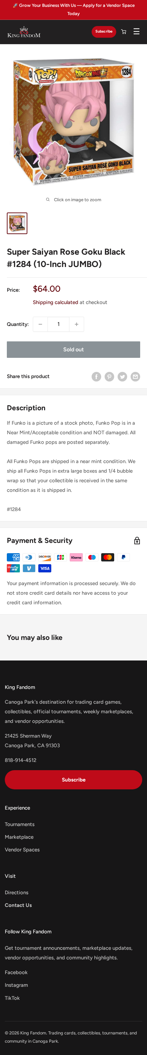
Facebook (16, 972)
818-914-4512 (20, 760)
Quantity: (18, 324)
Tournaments (20, 824)
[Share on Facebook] (96, 376)
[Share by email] (135, 376)
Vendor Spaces (22, 850)
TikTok (12, 998)
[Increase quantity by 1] (76, 324)
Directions (16, 892)
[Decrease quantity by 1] (40, 324)
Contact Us (18, 905)
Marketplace (19, 837)
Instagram (16, 985)
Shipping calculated (55, 302)
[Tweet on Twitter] (122, 376)
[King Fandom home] (24, 32)
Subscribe (103, 31)
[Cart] (123, 32)
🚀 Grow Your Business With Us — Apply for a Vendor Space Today (74, 9)
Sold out (73, 349)
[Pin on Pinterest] (109, 376)
